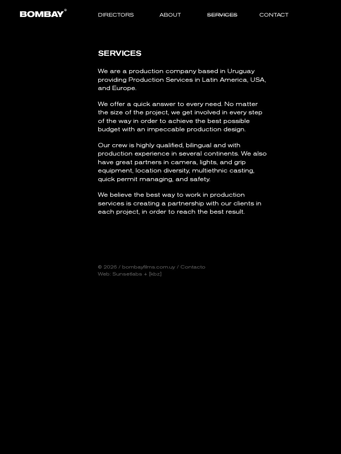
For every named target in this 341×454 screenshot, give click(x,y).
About (170, 15)
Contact (274, 15)
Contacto (192, 267)
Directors (116, 15)
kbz (155, 274)
